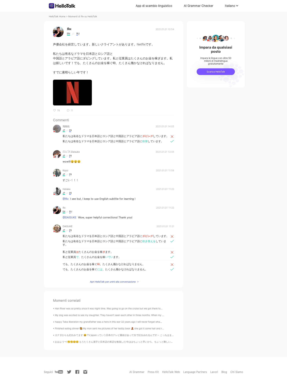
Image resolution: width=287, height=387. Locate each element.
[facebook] (77, 372)
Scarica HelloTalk (216, 71)
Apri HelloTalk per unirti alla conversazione (113, 281)
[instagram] (85, 372)
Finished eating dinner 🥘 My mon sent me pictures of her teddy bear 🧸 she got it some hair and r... (109, 328)
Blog (224, 372)
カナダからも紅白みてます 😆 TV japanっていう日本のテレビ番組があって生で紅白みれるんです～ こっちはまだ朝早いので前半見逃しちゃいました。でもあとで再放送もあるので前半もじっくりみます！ (162, 335)
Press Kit (153, 372)
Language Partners (195, 372)
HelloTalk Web (171, 372)
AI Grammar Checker (198, 5)
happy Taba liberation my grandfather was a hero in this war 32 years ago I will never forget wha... (108, 321)
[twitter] (69, 372)
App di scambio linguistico (154, 5)
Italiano (230, 5)
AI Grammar (136, 372)
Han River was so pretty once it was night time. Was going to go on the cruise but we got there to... (108, 308)
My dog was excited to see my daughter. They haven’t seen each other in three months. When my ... (109, 315)
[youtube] (59, 372)
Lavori (214, 372)
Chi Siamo (236, 372)
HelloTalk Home (57, 16)
